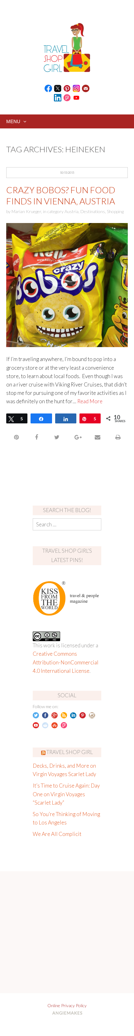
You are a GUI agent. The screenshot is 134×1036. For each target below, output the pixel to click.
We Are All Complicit (57, 834)
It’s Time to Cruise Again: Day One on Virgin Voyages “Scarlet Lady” (66, 794)
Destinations (92, 211)
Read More (90, 401)
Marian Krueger (26, 211)
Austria (72, 211)
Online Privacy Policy (67, 1005)
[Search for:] (67, 524)
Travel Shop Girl (69, 752)
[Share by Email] (98, 437)
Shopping (115, 211)
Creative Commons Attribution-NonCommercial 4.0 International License (65, 662)
